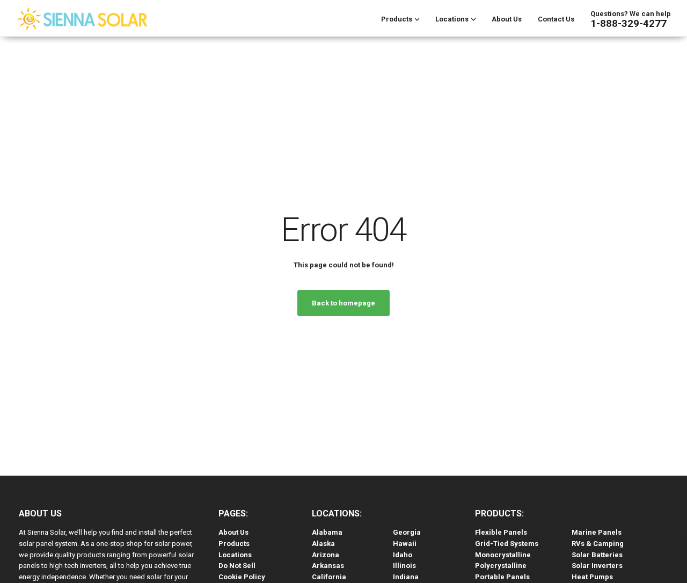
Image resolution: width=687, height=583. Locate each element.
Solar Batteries (597, 555)
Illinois (404, 566)
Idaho (402, 555)
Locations (452, 19)
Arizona (325, 555)
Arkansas (328, 566)
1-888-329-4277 (628, 23)
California (329, 577)
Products (396, 19)
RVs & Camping (598, 544)
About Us (507, 19)
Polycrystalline (501, 566)
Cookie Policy (241, 577)
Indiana (406, 577)
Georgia (407, 532)
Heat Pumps (592, 577)
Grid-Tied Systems (506, 544)
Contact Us (556, 19)
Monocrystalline (503, 555)
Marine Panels (597, 532)
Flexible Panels (501, 532)
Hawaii (404, 544)
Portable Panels (502, 577)
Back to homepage (343, 303)
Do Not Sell (236, 566)
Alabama (327, 532)
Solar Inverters (597, 566)
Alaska (323, 544)
